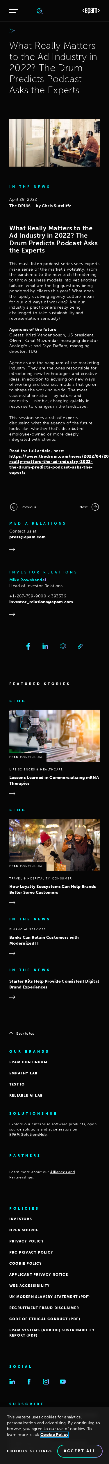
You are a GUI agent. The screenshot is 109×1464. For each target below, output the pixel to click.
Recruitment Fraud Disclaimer (44, 1308)
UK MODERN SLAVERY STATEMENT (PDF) (49, 1297)
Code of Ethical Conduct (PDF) (44, 1319)
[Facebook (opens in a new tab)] (29, 1382)
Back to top (25, 1033)
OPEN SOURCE (23, 1230)
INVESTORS (20, 1219)
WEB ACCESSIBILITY (29, 1286)
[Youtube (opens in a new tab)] (63, 1382)
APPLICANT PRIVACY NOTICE (38, 1275)
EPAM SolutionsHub (28, 1135)
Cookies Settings (29, 1451)
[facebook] (28, 646)
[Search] (40, 11)
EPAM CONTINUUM (28, 1062)
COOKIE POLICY (25, 1263)
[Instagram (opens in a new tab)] (46, 1382)
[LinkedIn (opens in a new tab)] (12, 1382)
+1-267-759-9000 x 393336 (37, 596)
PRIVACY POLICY (26, 1241)
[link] (80, 646)
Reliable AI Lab (26, 1095)
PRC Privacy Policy (31, 1252)
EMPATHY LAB (23, 1073)
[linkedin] (45, 646)
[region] (54, 1435)
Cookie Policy (54, 1434)
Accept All (80, 1451)
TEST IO (17, 1084)
